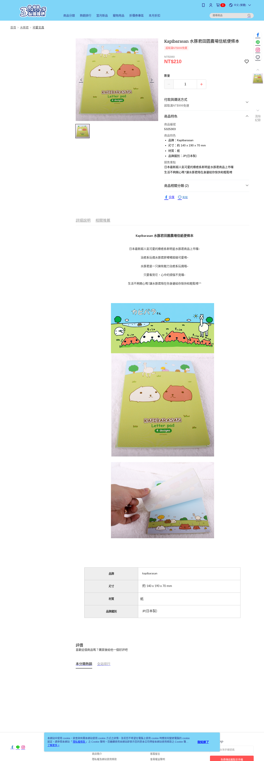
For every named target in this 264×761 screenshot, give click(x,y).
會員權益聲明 (157, 759)
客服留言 (155, 754)
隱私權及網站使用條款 (104, 759)
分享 (171, 197)
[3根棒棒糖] (33, 11)
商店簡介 (97, 754)
